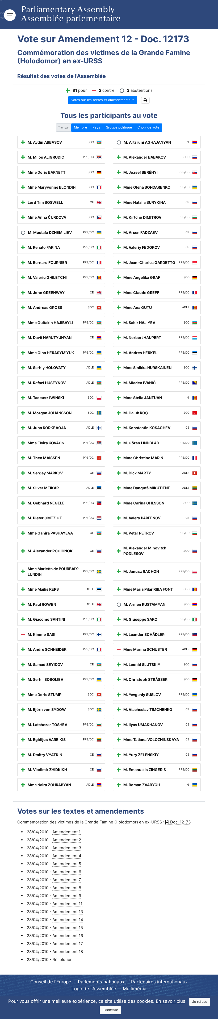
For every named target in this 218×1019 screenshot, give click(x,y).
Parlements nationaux (101, 981)
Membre (80, 127)
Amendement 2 (66, 839)
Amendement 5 (66, 863)
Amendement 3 (66, 847)
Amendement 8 (66, 887)
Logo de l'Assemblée (94, 988)
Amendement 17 (67, 943)
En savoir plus (170, 1001)
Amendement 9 (66, 895)
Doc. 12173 (180, 822)
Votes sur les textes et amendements (101, 100)
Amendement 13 (67, 911)
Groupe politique (119, 127)
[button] (145, 100)
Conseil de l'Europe (50, 981)
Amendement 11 (67, 903)
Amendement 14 (67, 919)
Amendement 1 (66, 831)
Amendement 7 (66, 879)
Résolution (62, 959)
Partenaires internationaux (159, 981)
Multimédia (134, 988)
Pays (96, 127)
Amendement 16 (67, 935)
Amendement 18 (67, 951)
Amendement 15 (67, 927)
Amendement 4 (66, 855)
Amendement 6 (66, 871)
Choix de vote (148, 127)
